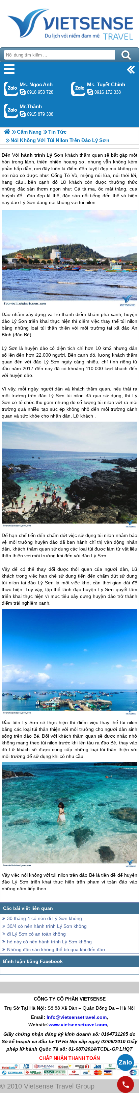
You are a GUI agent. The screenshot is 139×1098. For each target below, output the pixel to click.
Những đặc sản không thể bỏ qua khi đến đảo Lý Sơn (59, 949)
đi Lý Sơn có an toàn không (36, 934)
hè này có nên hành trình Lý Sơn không (49, 941)
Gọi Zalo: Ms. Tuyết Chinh (78, 88)
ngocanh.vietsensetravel (22, 92)
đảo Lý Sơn (14, 321)
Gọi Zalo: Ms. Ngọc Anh (11, 88)
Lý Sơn (9, 348)
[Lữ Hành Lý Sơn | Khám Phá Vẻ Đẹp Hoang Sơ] (7, 132)
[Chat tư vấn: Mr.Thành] (22, 114)
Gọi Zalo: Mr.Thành (11, 110)
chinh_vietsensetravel (90, 92)
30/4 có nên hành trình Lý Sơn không (47, 926)
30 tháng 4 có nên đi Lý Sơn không (44, 918)
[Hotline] (125, 1084)
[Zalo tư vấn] (125, 1062)
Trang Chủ (69, 22)
